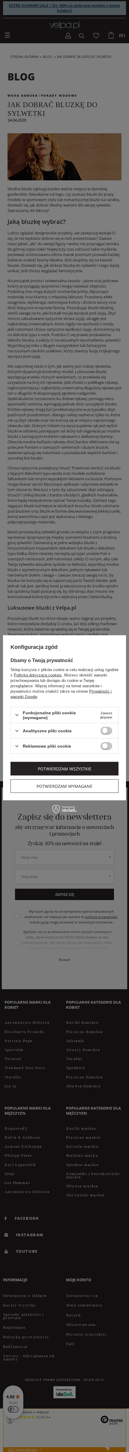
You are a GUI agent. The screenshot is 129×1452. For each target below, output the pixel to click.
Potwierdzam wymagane (64, 786)
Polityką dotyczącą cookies (38, 675)
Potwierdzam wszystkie (65, 768)
